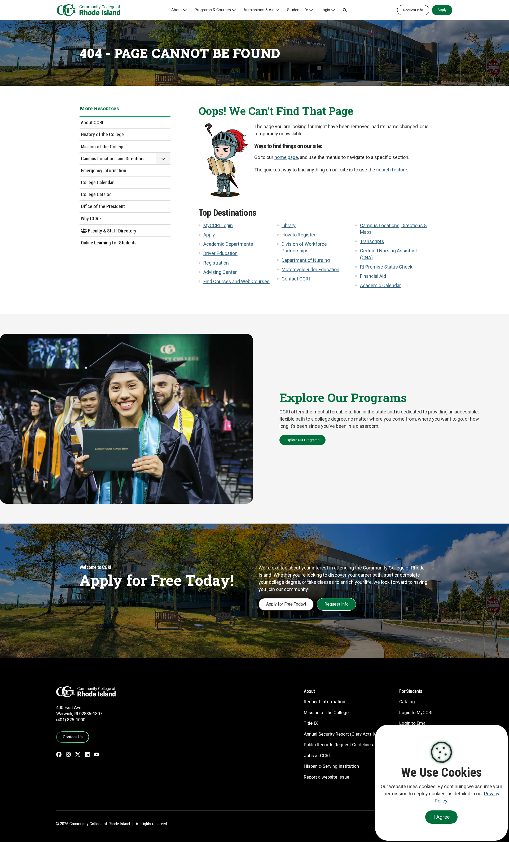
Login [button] (325, 10)
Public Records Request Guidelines (338, 744)
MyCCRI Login (218, 225)
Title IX (311, 723)
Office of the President (103, 206)
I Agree (441, 817)
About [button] (176, 10)
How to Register (298, 235)
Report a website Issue (326, 777)
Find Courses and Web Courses (236, 281)
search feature (391, 169)
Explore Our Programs (302, 440)
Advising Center (220, 272)
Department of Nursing (306, 260)
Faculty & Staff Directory (111, 231)
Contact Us (73, 737)
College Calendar (97, 182)
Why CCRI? (91, 218)
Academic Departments (228, 244)
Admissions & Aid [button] (259, 10)
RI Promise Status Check (386, 267)
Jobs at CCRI (317, 755)
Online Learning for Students (109, 242)
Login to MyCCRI (415, 712)
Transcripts (372, 241)
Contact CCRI (296, 279)
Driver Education (220, 253)
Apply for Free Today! (286, 604)
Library (289, 225)
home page (286, 157)
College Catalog (96, 194)
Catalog (407, 701)
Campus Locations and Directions (113, 158)
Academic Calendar (380, 285)
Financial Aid (373, 276)
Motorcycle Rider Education (310, 269)
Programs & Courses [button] (213, 10)
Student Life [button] (297, 10)
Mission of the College (103, 146)
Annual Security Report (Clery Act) (337, 734)
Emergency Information (103, 170)
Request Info (413, 10)
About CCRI (92, 122)
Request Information (324, 701)
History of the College (102, 134)
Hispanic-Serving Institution (331, 766)
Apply (441, 9)
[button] (344, 10)
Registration (216, 263)
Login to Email (413, 723)
